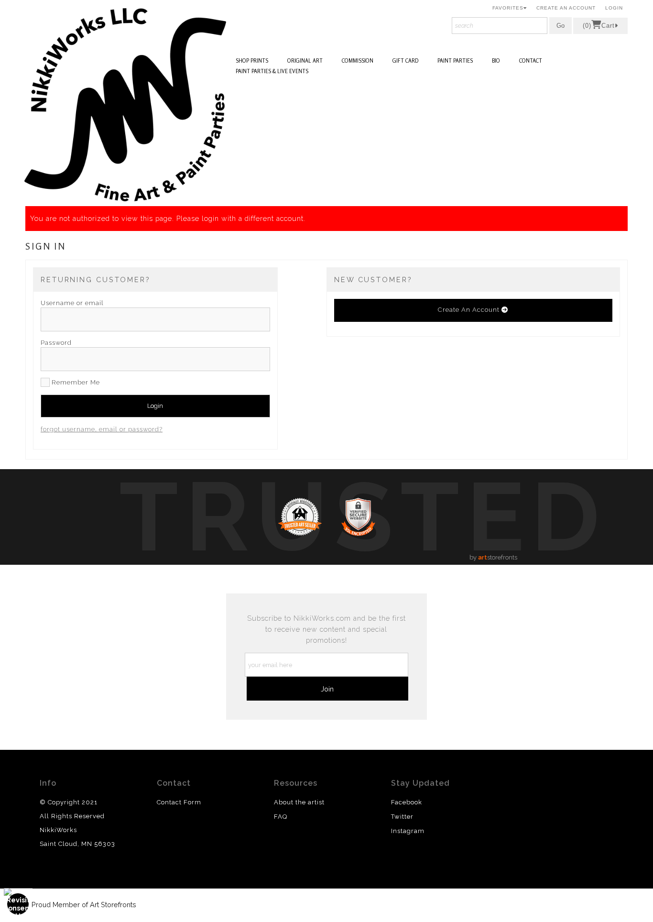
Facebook (406, 802)
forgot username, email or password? (102, 429)
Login (614, 8)
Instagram (407, 830)
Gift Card (405, 60)
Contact (530, 60)
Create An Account (469, 309)
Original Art (305, 60)
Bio (496, 60)
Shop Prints (252, 60)
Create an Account (566, 8)
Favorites (507, 8)
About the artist (299, 802)
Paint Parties (455, 60)
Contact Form (179, 802)
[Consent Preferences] (18, 904)
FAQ (280, 816)
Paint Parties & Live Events (272, 71)
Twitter (402, 816)
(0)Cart (599, 25)
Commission (357, 60)
